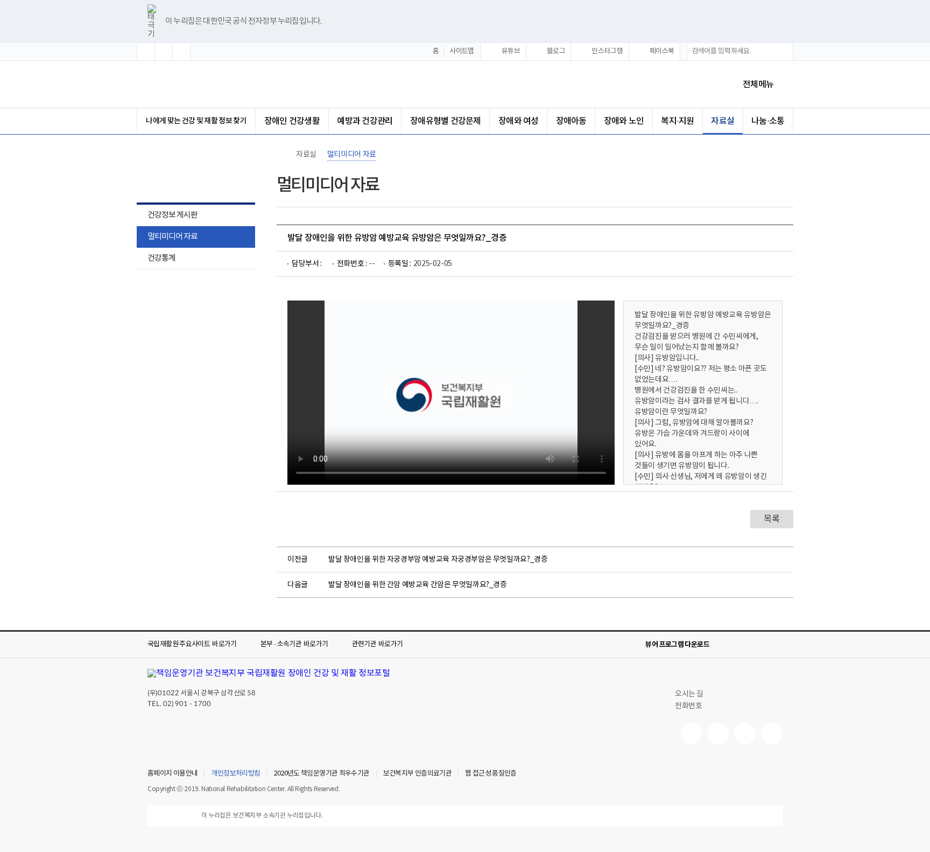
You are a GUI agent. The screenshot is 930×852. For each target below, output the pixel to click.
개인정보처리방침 (235, 774)
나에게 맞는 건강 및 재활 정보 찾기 (196, 120)
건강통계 (156, 259)
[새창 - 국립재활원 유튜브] (691, 733)
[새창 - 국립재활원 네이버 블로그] (718, 733)
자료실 (722, 121)
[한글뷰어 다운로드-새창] (724, 644)
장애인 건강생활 (292, 121)
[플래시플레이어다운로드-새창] (776, 644)
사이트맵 (461, 51)
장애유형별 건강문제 (445, 121)
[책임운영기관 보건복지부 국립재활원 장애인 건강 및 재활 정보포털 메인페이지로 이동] (268, 673)
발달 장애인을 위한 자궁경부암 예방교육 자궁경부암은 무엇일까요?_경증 (437, 559)
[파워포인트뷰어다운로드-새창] (741, 644)
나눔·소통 (767, 121)
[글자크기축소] (181, 51)
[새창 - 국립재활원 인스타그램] (745, 733)
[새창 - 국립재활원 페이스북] (772, 733)
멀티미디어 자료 (172, 236)
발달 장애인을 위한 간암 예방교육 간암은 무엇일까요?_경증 (417, 585)
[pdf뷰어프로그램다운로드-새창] (758, 644)
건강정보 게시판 (172, 215)
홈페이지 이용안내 (172, 774)
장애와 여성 (518, 121)
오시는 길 (689, 694)
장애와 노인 (624, 121)
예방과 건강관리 (364, 121)
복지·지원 (677, 121)
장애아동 (571, 121)
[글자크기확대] (145, 51)
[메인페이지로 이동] (238, 84)
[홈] (282, 154)
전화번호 (688, 706)
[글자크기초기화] (163, 51)
